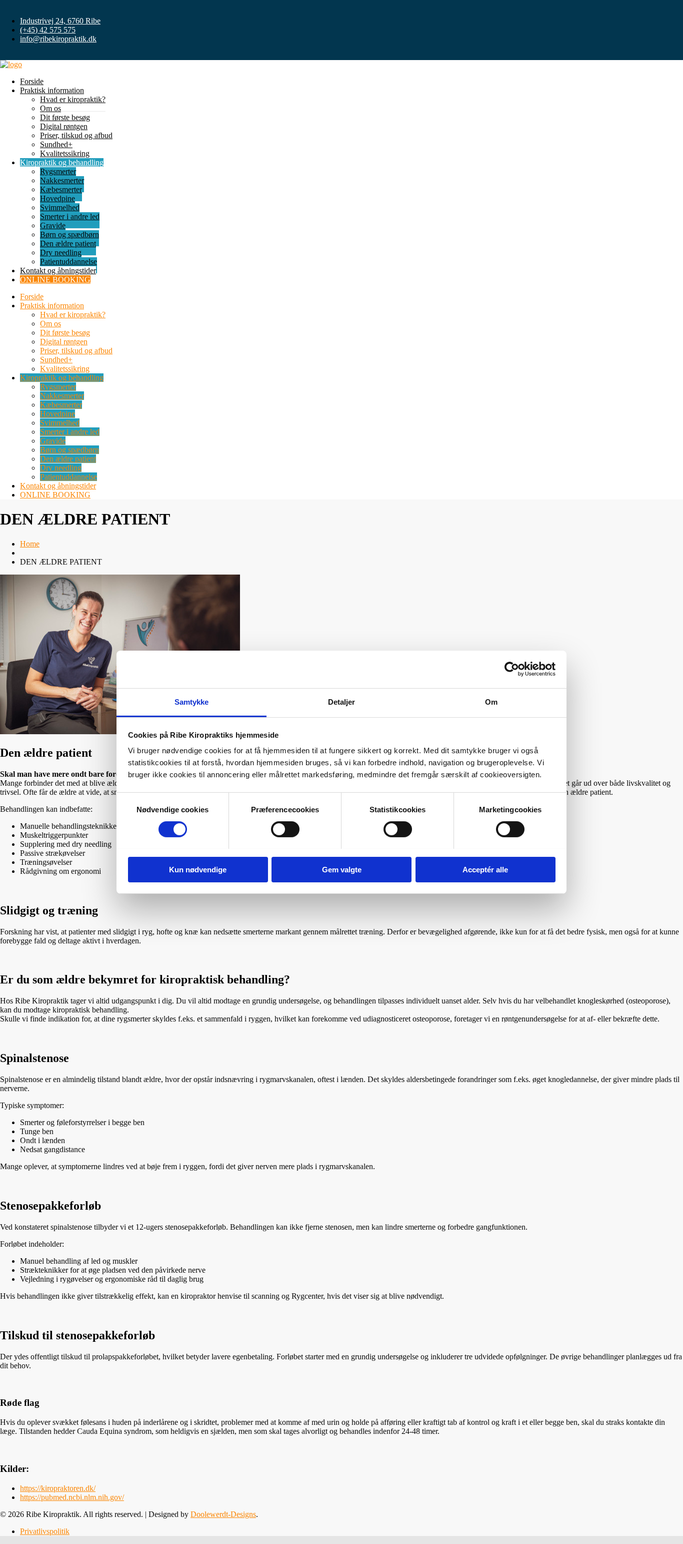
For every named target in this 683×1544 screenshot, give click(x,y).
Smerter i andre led (70, 216)
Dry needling (61, 252)
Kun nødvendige (197, 869)
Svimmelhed (60, 207)
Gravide (53, 225)
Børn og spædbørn (69, 234)
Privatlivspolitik (45, 1531)
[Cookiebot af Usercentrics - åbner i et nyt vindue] (512, 669)
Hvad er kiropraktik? (73, 99)
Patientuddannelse (68, 261)
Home (30, 544)
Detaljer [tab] (342, 701)
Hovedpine (57, 198)
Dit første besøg (65, 117)
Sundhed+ (56, 144)
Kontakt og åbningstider (58, 270)
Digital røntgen (64, 126)
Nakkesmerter (62, 180)
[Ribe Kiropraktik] (11, 64)
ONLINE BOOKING (55, 279)
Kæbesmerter (61, 189)
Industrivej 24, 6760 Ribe (60, 21)
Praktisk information (52, 90)
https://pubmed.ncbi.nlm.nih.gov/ (72, 1497)
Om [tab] (491, 701)
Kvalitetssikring (65, 153)
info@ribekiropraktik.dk (58, 39)
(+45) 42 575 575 (48, 30)
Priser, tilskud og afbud (76, 135)
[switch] (285, 829)
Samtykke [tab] (191, 701)
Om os (50, 108)
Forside (32, 81)
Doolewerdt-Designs (223, 1514)
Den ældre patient (68, 243)
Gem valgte (342, 869)
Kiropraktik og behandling (62, 162)
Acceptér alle (485, 869)
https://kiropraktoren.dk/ (58, 1488)
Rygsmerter (58, 171)
